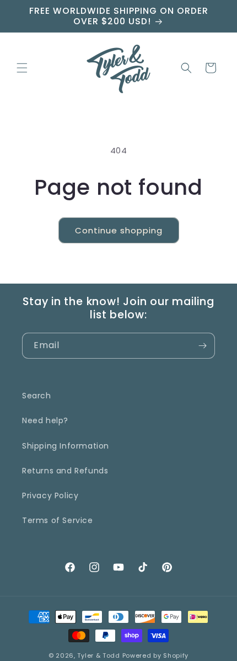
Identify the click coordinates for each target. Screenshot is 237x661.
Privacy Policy (50, 495)
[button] (22, 68)
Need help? (45, 420)
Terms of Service (57, 520)
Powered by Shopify (155, 655)
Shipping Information (65, 445)
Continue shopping (119, 230)
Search (36, 395)
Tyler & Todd (98, 655)
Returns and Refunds (65, 470)
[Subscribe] (202, 346)
